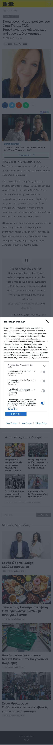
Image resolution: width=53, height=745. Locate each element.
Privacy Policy (41, 423)
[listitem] (26, 366)
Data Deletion (11, 423)
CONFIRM (16, 414)
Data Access (26, 423)
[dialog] (26, 372)
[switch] (43, 372)
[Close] (48, 322)
